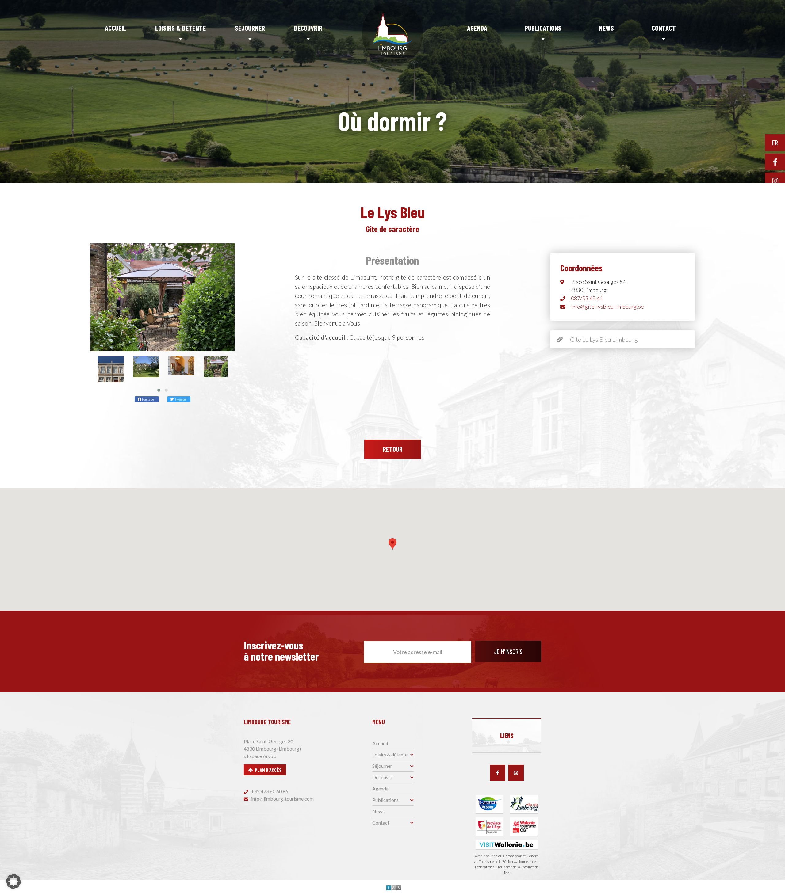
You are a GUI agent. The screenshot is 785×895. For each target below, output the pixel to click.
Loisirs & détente (180, 28)
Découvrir (308, 28)
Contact (664, 28)
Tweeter (180, 399)
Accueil (115, 28)
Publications (543, 28)
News (606, 28)
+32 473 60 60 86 (269, 791)
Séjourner (250, 28)
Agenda (477, 28)
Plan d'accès (268, 770)
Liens (507, 735)
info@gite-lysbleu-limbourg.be (607, 306)
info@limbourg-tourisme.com (282, 799)
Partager (148, 399)
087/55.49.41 (587, 298)
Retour (393, 449)
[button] (159, 390)
